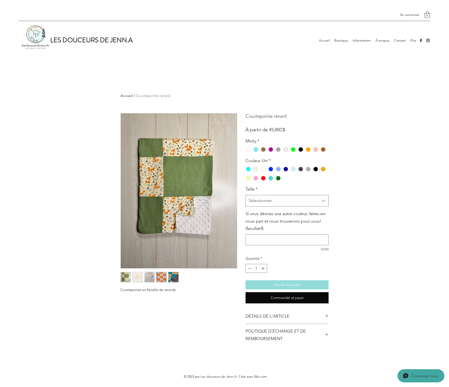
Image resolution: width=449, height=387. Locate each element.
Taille (251, 189)
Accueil (126, 95)
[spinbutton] (256, 268)
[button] (427, 14)
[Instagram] (428, 40)
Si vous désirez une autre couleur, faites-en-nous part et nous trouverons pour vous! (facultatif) (286, 221)
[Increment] (263, 268)
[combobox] (287, 201)
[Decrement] (249, 268)
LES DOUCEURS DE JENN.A (91, 40)
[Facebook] (421, 40)
